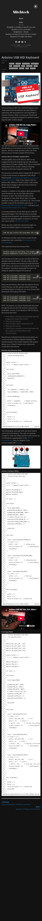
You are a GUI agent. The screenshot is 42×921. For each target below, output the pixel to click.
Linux (35, 66)
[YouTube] (22, 42)
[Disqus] (21, 835)
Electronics (16, 66)
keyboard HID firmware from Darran (14, 208)
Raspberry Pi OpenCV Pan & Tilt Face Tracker (21, 34)
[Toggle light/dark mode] (36, 6)
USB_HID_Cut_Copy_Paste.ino (11, 794)
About (21, 18)
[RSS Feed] (25, 42)
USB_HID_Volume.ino (9, 604)
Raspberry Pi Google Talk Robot (21, 37)
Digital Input (35, 63)
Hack (23, 66)
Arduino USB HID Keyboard (20, 57)
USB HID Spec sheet (21, 221)
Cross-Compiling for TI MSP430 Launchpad (16, 803)
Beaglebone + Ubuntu (21, 32)
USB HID (33, 68)
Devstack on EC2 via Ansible (21, 29)
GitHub (27, 426)
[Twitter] (19, 42)
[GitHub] (16, 42)
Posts (21, 22)
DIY (10, 66)
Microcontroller (13, 68)
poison (29, 45)
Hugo (18, 45)
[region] (21, 388)
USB (27, 68)
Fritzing (18, 443)
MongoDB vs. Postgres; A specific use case (21, 27)
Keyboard (29, 66)
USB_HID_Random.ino (9, 426)
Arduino (12, 63)
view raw (36, 426)
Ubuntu (21, 68)
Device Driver (26, 63)
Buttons (18, 63)
